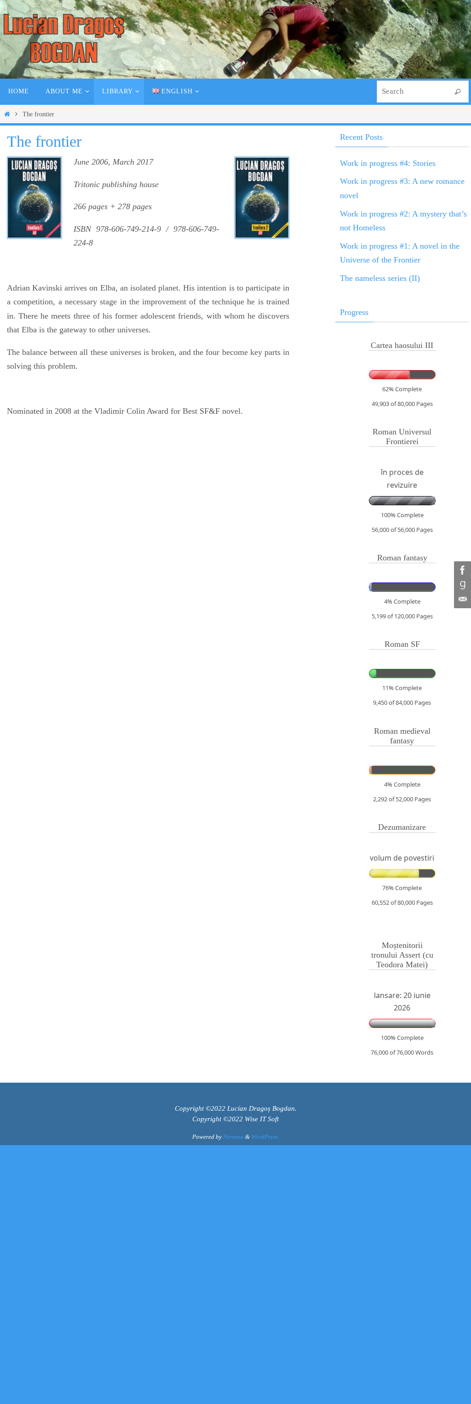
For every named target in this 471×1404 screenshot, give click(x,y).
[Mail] (461, 599)
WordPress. (265, 1136)
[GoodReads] (461, 585)
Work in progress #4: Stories (388, 163)
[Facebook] (461, 570)
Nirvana (233, 1136)
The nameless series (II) (380, 278)
